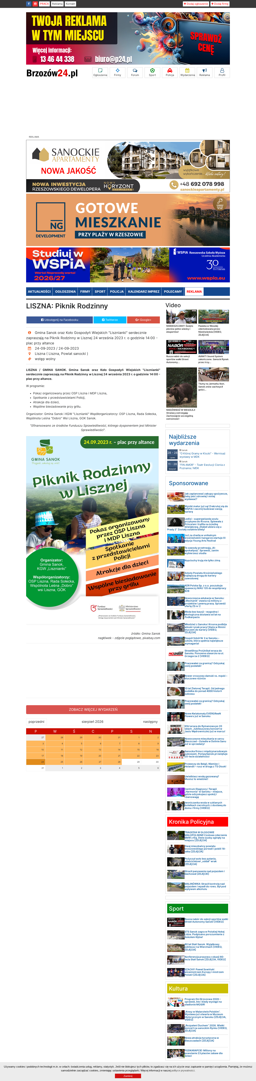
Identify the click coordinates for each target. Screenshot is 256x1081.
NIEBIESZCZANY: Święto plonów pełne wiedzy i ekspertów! (179, 328)
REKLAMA (194, 291)
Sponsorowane (188, 483)
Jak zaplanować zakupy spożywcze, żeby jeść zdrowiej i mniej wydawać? (206, 496)
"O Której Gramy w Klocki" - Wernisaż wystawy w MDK (202, 453)
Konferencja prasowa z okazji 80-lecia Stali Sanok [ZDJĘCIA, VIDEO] (205, 958)
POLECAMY (173, 291)
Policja (170, 75)
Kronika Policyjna (191, 821)
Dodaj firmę (221, 3)
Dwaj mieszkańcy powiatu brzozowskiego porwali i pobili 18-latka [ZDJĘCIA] (205, 849)
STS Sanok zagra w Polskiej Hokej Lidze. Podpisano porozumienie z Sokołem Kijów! (204, 934)
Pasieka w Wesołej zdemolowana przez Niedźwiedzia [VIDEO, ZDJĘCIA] (210, 330)
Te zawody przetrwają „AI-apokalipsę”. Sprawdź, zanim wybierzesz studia (202, 550)
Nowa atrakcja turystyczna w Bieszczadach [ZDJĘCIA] (202, 1039)
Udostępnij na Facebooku (61, 320)
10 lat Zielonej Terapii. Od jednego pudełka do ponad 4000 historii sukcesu (205, 691)
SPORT (100, 291)
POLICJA (117, 291)
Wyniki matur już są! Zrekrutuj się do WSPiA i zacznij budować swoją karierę (206, 509)
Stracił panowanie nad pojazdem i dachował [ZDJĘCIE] (205, 872)
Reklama (57, 3)
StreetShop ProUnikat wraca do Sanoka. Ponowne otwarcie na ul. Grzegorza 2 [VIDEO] (204, 653)
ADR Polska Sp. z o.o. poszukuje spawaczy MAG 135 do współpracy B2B (205, 588)
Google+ (145, 320)
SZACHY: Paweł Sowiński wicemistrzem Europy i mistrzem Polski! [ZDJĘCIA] (204, 972)
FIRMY (85, 291)
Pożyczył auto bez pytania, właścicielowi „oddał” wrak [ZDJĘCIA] (201, 861)
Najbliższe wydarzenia (184, 439)
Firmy (117, 75)
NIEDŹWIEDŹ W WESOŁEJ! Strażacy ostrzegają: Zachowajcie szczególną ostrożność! (180, 414)
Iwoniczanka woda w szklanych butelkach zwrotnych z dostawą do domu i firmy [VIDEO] (205, 805)
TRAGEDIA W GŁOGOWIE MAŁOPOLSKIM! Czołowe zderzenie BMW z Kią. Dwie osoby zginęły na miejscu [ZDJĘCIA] (206, 836)
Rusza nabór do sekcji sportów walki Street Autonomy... (178, 359)
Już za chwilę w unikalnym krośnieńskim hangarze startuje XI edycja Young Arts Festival (205, 538)
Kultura (178, 988)
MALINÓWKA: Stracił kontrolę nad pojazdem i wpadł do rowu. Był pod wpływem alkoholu (205, 886)
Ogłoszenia (100, 75)
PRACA (44, 3)
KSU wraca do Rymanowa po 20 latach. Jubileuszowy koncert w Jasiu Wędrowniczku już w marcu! (205, 729)
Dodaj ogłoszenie (197, 3)
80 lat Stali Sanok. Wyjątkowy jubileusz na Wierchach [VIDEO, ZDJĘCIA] (203, 947)
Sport (152, 75)
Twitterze (111, 320)
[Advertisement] (128, 107)
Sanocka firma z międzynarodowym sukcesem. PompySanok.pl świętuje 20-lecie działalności (206, 754)
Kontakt (70, 3)
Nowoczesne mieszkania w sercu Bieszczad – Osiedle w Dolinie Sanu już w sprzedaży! (205, 741)
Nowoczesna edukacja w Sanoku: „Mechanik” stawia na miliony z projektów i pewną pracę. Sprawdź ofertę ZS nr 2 (205, 602)
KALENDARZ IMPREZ (144, 291)
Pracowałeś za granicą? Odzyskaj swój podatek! (204, 664)
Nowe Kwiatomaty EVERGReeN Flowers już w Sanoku (203, 715)
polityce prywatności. (183, 1070)
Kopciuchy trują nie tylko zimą (202, 560)
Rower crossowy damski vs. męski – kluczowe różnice (206, 677)
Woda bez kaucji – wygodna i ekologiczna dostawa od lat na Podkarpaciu (203, 614)
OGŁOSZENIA (65, 291)
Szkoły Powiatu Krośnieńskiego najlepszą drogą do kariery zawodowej (203, 575)
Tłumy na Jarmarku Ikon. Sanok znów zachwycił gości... (211, 386)
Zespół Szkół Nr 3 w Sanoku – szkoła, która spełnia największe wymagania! (204, 641)
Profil (222, 75)
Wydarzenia (187, 75)
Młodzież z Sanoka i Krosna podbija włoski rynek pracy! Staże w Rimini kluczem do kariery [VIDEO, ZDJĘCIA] (206, 628)
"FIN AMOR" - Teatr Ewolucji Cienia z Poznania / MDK (202, 465)
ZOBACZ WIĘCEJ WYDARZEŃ (93, 709)
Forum (135, 75)
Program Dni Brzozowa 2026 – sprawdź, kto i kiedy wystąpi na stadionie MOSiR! (203, 1002)
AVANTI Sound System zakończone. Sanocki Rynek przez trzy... (213, 359)
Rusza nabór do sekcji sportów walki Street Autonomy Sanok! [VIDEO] (206, 920)
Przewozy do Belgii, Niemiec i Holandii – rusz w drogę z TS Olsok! (205, 765)
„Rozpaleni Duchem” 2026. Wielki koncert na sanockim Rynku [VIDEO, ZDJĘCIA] (206, 1028)
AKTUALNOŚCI (39, 291)
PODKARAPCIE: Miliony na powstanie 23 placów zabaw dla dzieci (204, 1053)
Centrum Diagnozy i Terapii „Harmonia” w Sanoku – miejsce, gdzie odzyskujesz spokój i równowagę (204, 792)
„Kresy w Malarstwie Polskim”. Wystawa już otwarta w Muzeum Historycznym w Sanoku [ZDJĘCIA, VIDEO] (205, 1015)
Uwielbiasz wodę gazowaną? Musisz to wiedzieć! (202, 777)
